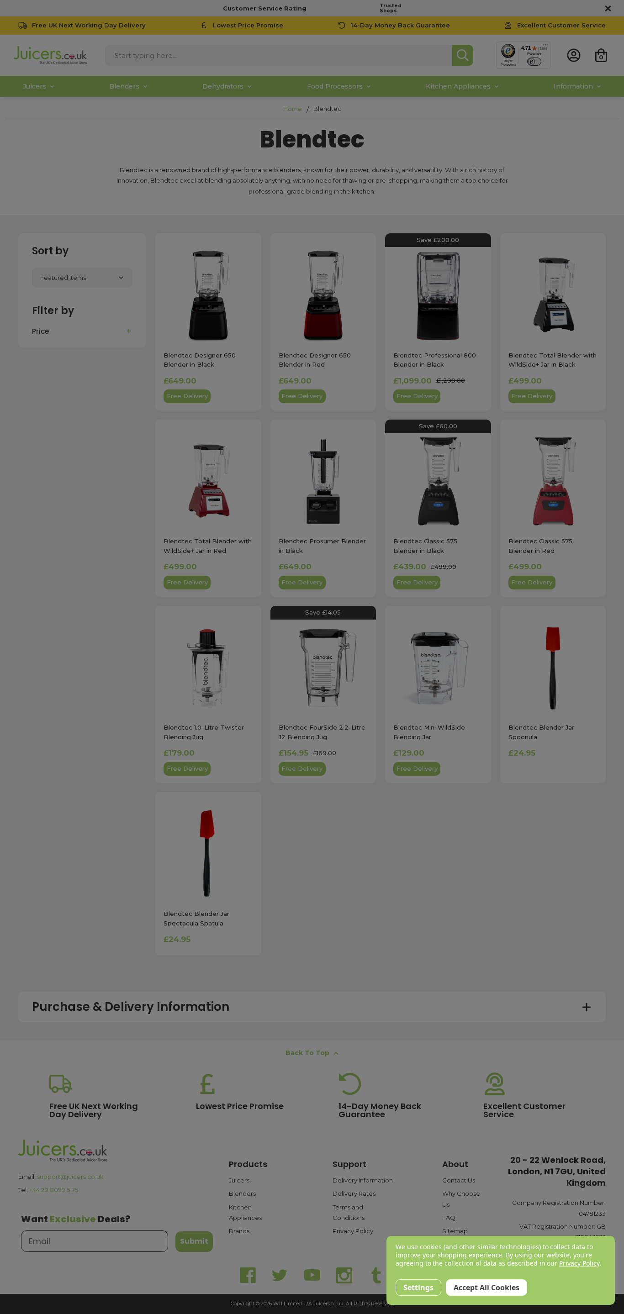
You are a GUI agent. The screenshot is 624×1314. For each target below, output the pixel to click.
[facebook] (248, 1275)
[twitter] (280, 1275)
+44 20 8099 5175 (53, 1189)
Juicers (239, 1180)
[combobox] (278, 55)
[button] (82, 331)
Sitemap (455, 1231)
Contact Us (458, 1180)
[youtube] (312, 1275)
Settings (418, 1287)
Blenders (242, 1193)
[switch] (534, 62)
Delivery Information (363, 1180)
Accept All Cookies (486, 1287)
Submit (194, 1241)
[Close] (606, 8)
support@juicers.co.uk (70, 1176)
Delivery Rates (354, 1193)
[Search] (462, 55)
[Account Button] (573, 55)
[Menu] (545, 47)
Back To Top (307, 1053)
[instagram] (344, 1275)
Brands (239, 1231)
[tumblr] (376, 1275)
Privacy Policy (353, 1231)
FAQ (448, 1217)
